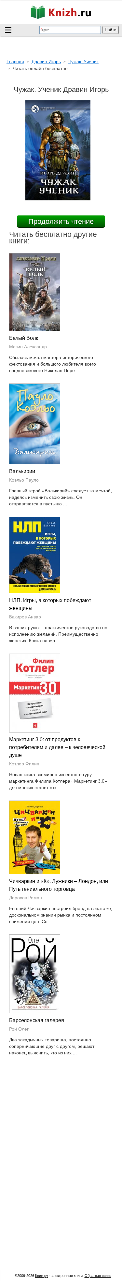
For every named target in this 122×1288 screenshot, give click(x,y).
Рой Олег (19, 1029)
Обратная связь (98, 1276)
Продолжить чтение (61, 221)
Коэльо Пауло (24, 480)
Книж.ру (41, 1276)
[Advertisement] (61, 1124)
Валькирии (22, 471)
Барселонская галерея (36, 1020)
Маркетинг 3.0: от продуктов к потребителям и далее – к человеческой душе (57, 747)
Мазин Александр (28, 346)
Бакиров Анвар (25, 616)
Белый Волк (23, 338)
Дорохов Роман (25, 897)
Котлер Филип (24, 763)
